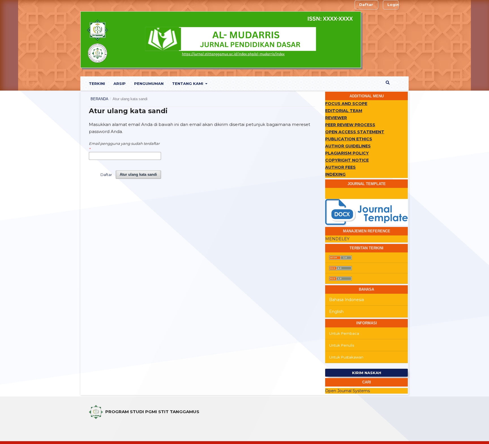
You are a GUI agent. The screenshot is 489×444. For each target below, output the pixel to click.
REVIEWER (336, 117)
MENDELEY (337, 238)
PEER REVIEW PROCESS (350, 124)
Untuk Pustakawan (346, 357)
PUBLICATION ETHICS (348, 138)
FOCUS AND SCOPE (346, 103)
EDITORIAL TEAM (343, 110)
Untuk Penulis (341, 345)
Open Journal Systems (347, 390)
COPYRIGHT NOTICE (347, 160)
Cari (394, 82)
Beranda (99, 99)
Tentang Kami (188, 83)
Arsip (119, 83)
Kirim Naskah (366, 372)
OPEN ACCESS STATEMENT (354, 131)
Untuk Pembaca (344, 333)
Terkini (97, 83)
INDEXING (335, 174)
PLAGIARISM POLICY (347, 153)
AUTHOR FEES (340, 167)
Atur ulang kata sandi (138, 174)
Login (393, 4)
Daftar (366, 4)
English (336, 311)
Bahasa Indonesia (346, 299)
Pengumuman (149, 83)
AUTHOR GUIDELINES (348, 146)
